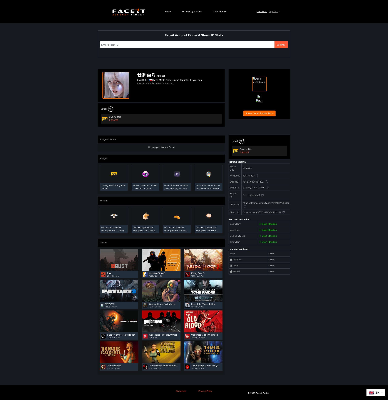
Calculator (262, 11)
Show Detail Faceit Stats (259, 113)
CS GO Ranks (219, 11)
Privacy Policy (205, 391)
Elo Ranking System (192, 11)
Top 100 (273, 11)
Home (168, 11)
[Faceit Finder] (129, 11)
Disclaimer (181, 391)
